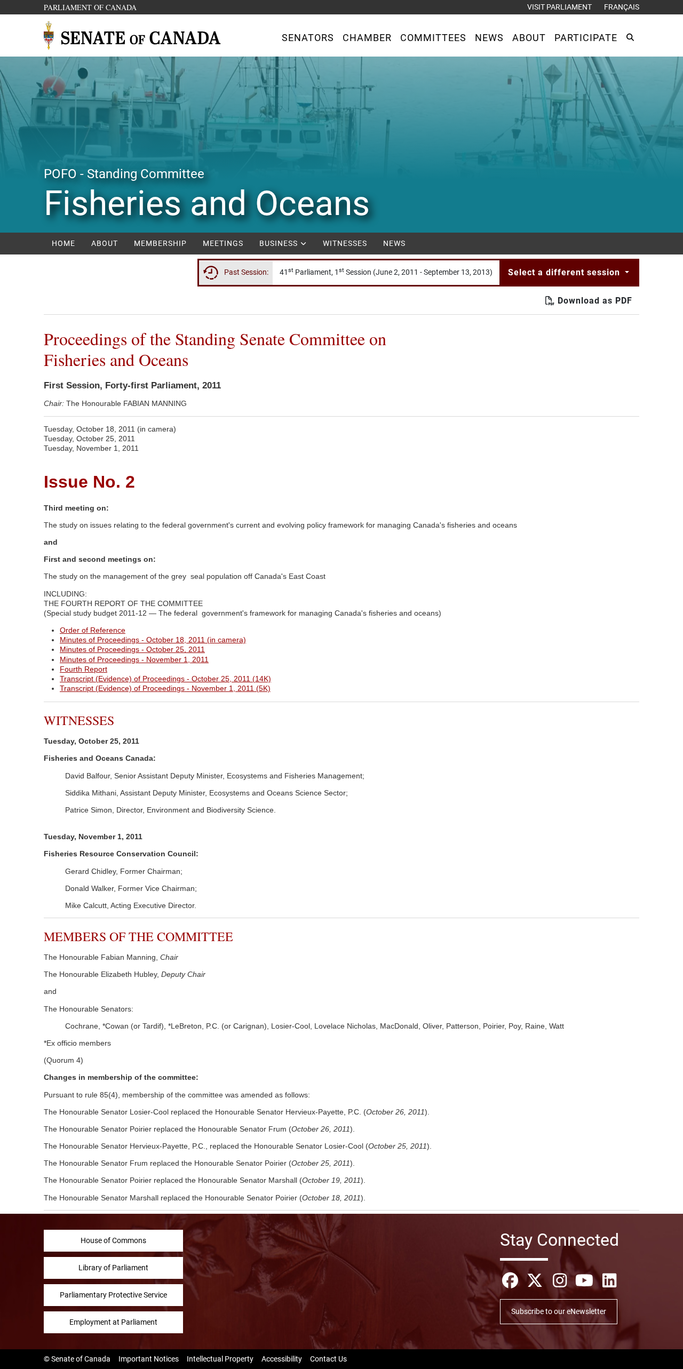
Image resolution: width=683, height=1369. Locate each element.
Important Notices (148, 1359)
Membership (160, 243)
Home (63, 243)
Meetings (223, 243)
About (104, 243)
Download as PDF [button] (593, 301)
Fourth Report (83, 669)
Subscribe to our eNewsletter (558, 1311)
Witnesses (345, 243)
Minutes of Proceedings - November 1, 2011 (134, 659)
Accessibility (281, 1359)
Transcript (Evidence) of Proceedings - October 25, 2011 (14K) (165, 678)
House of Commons (113, 1240)
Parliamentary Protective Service (113, 1295)
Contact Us (328, 1359)
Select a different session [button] (565, 272)
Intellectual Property (220, 1359)
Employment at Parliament (113, 1322)
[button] (307, 37)
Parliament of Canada (90, 7)
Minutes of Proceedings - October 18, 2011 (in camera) (153, 639)
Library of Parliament (113, 1267)
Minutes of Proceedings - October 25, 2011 (132, 649)
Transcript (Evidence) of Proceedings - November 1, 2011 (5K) (165, 688)
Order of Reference (92, 630)
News (394, 243)
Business (279, 243)
